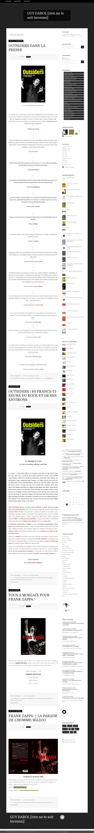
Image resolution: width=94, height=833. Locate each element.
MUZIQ (66, 102)
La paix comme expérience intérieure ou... (73, 456)
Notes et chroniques (67, 461)
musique (20, 700)
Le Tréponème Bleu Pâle (68, 552)
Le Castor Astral (66, 566)
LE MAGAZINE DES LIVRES (70, 91)
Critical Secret (65, 590)
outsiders (16, 378)
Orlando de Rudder (66, 540)
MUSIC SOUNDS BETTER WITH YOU (72, 100)
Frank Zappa (66, 732)
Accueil (8, 1)
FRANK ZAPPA (32, 696)
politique (70, 726)
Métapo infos (73, 474)
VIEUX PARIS (67, 119)
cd (69, 729)
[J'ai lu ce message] (92, 831)
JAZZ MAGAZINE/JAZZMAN (70, 84)
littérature (65, 729)
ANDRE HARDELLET (68, 75)
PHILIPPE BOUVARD (67, 471)
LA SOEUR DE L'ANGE (69, 89)
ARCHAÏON (67, 458)
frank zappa (24, 577)
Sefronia (64, 570)
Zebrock (64, 586)
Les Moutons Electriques (68, 578)
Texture (64, 582)
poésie (77, 729)
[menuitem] (9, 1)
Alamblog (64, 542)
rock (16, 700)
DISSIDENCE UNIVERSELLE (70, 77)
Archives (17, 1)
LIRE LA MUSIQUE (68, 93)
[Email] (64, 712)
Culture (64, 726)
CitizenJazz (64, 580)
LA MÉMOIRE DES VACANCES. (70, 466)
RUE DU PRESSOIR (68, 112)
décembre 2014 (66, 151)
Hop (63, 544)
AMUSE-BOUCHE (68, 73)
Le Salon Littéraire (66, 572)
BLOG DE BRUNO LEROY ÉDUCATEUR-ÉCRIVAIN (72, 468)
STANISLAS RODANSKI (69, 114)
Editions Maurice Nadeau (68, 588)
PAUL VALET (67, 105)
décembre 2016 (66, 147)
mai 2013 (64, 160)
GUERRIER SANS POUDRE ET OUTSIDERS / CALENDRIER (72, 654)
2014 (42, 378)
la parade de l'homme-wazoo (27, 698)
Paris (73, 729)
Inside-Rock (65, 560)
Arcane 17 (64, 562)
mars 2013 (64, 162)
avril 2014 (64, 154)
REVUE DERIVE (67, 109)
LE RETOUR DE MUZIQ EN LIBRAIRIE (73, 698)
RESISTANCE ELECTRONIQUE (71, 107)
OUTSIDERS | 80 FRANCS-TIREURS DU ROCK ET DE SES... (72, 672)
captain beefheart (32, 577)
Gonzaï (64, 574)
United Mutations (66, 538)
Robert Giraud (65, 546)
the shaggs (25, 579)
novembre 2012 (66, 164)
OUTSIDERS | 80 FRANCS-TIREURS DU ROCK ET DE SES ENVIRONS (33, 396)
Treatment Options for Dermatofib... (71, 481)
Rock (71, 732)
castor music (37, 378)
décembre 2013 (66, 158)
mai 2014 (64, 152)
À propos (27, 1)
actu (51, 802)
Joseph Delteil (65, 536)
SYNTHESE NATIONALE (74, 451)
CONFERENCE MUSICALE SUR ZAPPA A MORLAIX (72, 519)
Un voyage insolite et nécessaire (70, 460)
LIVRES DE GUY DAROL (34, 376)
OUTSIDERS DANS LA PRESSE (70, 646)
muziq (30, 579)
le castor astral (29, 378)
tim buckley (40, 577)
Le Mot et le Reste (66, 564)
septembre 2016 (66, 149)
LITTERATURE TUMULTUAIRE (70, 96)
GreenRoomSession (67, 584)
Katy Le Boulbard (67, 519)
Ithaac (63, 596)
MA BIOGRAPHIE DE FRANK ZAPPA (72, 630)
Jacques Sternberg (66, 548)
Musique (75, 726)
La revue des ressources (68, 550)
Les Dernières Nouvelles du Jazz (69, 594)
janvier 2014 (65, 156)
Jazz (75, 732)
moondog (45, 577)
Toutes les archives (69, 167)
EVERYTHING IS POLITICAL (70, 79)
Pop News (64, 592)
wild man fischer (18, 579)
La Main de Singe (66, 554)
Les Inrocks (65, 576)
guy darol (22, 378)
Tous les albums (68, 136)
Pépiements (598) (66, 463)
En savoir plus (64, 831)
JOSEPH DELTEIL (68, 86)
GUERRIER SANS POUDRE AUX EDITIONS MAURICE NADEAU (72, 663)
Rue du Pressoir (66, 558)
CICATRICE (78, 471)
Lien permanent (17, 376)
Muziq (63, 556)
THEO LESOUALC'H (68, 116)
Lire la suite (79, 35)
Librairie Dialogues (66, 568)
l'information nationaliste (73, 454)
